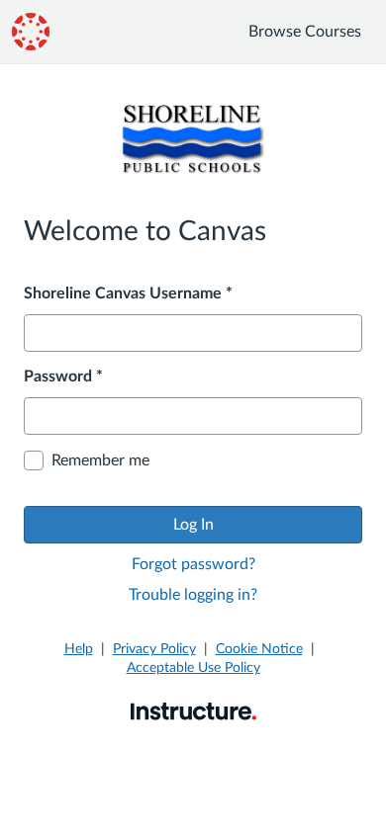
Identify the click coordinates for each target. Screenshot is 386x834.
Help (78, 649)
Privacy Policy (154, 649)
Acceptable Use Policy (193, 668)
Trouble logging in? (193, 595)
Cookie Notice (259, 649)
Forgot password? (193, 564)
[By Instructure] (193, 710)
